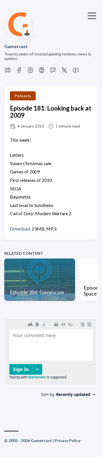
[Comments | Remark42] (51, 364)
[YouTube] (75, 71)
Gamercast (16, 46)
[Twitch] (53, 71)
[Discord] (7, 71)
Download (20, 228)
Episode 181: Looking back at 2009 (50, 111)
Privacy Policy (67, 440)
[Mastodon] (41, 71)
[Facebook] (19, 71)
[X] (64, 71)
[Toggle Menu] (92, 15)
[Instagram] (30, 71)
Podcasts (22, 95)
